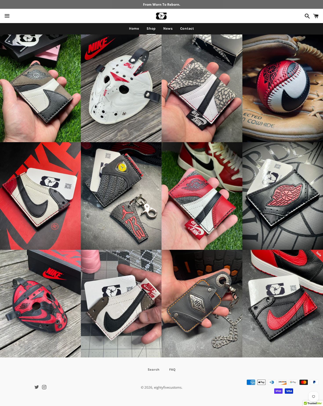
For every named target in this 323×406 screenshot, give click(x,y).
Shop (151, 28)
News (167, 28)
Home (134, 28)
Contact (187, 28)
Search (154, 370)
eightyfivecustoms (167, 387)
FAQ (172, 370)
